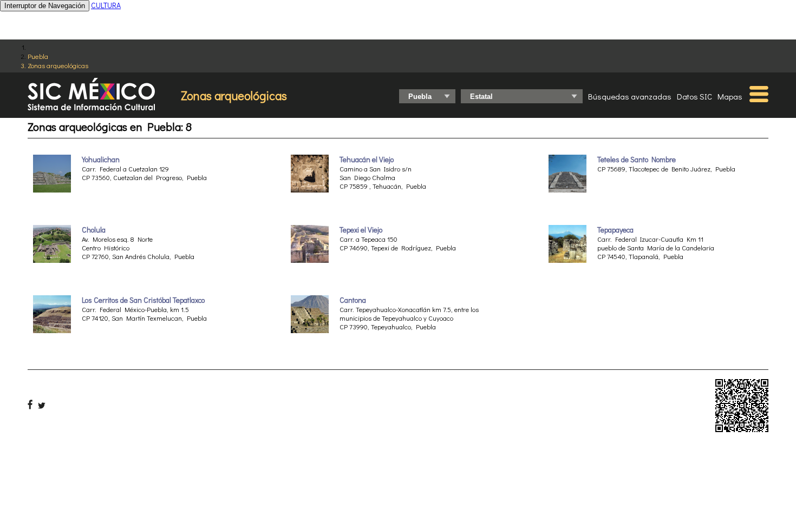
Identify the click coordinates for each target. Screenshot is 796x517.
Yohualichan (101, 159)
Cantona (353, 300)
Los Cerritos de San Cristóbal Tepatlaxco (143, 300)
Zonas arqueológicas (58, 65)
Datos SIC (694, 96)
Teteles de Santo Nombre (636, 159)
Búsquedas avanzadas (629, 96)
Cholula (94, 230)
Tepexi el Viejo (361, 230)
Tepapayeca (615, 230)
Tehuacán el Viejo (367, 159)
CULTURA (106, 5)
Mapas (729, 96)
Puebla (38, 56)
